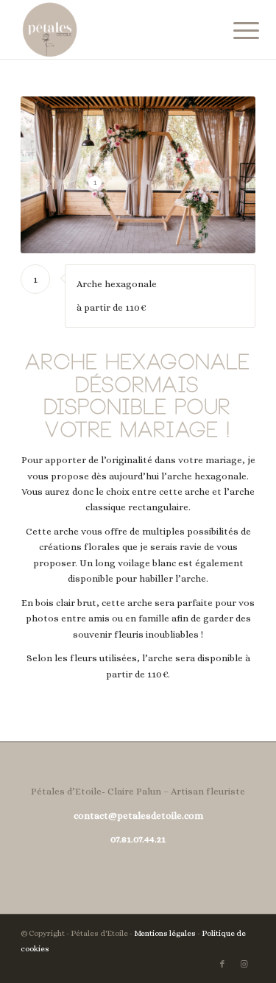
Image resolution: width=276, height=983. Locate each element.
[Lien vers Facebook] (222, 965)
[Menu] (235, 30)
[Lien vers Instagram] (244, 965)
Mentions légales (165, 933)
